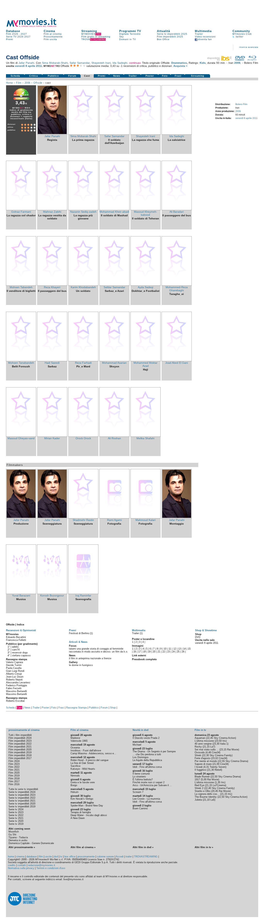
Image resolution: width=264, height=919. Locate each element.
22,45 (210, 737)
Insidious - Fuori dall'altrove (86, 750)
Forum (72, 76)
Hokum (74, 792)
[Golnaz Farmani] (21, 209)
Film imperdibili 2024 (20, 737)
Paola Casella (13, 668)
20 (154, 651)
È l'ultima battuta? (143, 779)
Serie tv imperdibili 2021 (22, 800)
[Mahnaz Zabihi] (52, 209)
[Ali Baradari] (177, 209)
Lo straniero (139, 776)
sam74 (16, 649)
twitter (239, 36)
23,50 (218, 740)
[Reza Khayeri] (52, 284)
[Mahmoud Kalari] (145, 517)
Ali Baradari (176, 211)
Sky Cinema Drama (236, 761)
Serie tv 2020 (16, 821)
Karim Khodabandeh (83, 287)
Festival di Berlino (79, 633)
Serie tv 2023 (16, 812)
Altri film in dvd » (143, 847)
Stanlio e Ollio (202, 791)
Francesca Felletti (16, 640)
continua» (135, 62)
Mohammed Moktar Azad (146, 364)
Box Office (163, 39)
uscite (48, 856)
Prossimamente (53, 36)
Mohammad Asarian (114, 362)
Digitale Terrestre (130, 34)
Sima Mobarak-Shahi (55, 62)
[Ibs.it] (219, 59)
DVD (197, 637)
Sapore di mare (203, 764)
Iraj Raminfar (83, 595)
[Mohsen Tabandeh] (21, 284)
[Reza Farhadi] (83, 360)
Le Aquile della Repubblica (147, 760)
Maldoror (75, 737)
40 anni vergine (203, 743)
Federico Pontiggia (16, 685)
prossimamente (86, 856)
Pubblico (53, 76)
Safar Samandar (80, 62)
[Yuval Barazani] (21, 593)
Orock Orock (83, 438)
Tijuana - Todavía (18, 837)
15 (189, 648)
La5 (212, 799)
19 (149, 651)
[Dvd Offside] (240, 59)
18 (144, 651)
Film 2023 (14, 764)
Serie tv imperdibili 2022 (22, 797)
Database (13, 31)
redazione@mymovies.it (41, 865)
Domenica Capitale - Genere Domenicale (31, 843)
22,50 (214, 776)
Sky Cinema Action (224, 737)
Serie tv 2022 (16, 815)
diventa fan (204, 39)
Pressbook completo (144, 659)
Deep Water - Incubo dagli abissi (89, 815)
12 (174, 648)
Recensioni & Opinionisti (21, 630)
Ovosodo (200, 752)
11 (170, 648)
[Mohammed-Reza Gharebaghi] (177, 284)
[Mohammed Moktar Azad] (145, 360)
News (116, 76)
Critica (33, 76)
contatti (22, 865)
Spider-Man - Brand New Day (87, 805)
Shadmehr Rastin (83, 520)
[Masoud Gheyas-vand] (21, 435)
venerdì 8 (21, 65)
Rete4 (218, 769)
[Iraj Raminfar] (83, 593)
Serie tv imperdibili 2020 (22, 803)
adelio (15, 646)
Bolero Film (241, 104)
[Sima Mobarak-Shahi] (83, 133)
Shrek (198, 755)
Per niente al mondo (206, 761)
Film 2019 (14, 775)
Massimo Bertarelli (16, 691)
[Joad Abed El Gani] (177, 360)
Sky (121, 36)
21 (159, 651)
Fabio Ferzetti (13, 688)
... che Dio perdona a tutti (147, 754)
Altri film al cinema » (83, 847)
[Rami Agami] (114, 517)
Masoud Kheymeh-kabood (145, 213)
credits (11, 865)
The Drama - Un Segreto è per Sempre (154, 751)
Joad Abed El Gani (176, 362)
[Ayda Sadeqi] (145, 284)
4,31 (206, 766)
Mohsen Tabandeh (21, 287)
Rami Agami (114, 520)
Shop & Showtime (206, 630)
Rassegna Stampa (76, 707)
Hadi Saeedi (52, 362)
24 (173, 651)
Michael (137, 744)
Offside (37, 82)
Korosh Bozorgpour (52, 595)
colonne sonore (105, 856)
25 (178, 651)
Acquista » (180, 65)
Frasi (178, 76)
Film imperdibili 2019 (20, 752)
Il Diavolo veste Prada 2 (146, 737)
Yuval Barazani (21, 595)
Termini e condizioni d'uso (50, 868)
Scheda (15, 76)
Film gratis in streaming (95, 36)
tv (61, 856)
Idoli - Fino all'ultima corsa (147, 766)
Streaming (89, 31)
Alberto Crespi (14, 673)
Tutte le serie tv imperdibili (23, 789)
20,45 (215, 791)
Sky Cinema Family (221, 755)
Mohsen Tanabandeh (21, 362)
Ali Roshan (114, 438)
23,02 (215, 758)
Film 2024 (14, 761)
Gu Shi (12, 834)
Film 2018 (14, 778)
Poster (150, 76)
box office (69, 856)
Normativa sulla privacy (21, 868)
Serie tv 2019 (16, 823)
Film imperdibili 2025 (170, 36)
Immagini (137, 645)
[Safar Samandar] (114, 133)
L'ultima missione (204, 740)
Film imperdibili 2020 (20, 749)
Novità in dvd (140, 730)
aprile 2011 (35, 65)
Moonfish (14, 831)
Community (241, 31)
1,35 (217, 782)
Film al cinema (53, 34)
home (11, 856)
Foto (165, 76)
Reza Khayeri (52, 287)
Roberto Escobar (15, 700)
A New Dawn (78, 818)
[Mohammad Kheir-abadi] (114, 209)
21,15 (206, 746)
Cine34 (216, 752)
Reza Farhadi (83, 362)
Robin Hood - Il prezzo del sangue (89, 760)
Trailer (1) (137, 633)
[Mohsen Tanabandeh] (21, 360)
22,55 (222, 761)
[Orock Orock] (83, 435)
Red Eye (199, 785)
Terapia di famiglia (81, 812)
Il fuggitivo (200, 769)
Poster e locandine (143, 639)
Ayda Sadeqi (145, 287)
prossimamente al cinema (24, 730)
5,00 (204, 779)
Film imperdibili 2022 (20, 743)
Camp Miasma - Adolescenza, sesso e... (93, 753)
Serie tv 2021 (16, 818)
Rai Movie (232, 749)
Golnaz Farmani (21, 211)
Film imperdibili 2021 (20, 746)
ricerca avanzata (248, 47)
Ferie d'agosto (202, 758)
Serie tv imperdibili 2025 (172, 34)
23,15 (223, 749)
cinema (20, 856)
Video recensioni (205, 36)
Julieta (198, 799)
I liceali (199, 766)
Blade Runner (202, 776)
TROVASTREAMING (146, 856)
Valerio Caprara (14, 662)
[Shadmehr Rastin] (83, 517)
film (18, 82)
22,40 (208, 788)
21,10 (207, 799)
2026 (20, 36)
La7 (212, 746)
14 (184, 648)
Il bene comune (141, 773)
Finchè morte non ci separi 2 (148, 782)
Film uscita (50, 39)
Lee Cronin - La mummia (146, 798)
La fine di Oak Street (82, 763)
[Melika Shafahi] (145, 435)
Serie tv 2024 (16, 809)
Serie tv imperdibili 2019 (22, 806)
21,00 (216, 764)
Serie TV (11, 36)
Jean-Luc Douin (14, 676)
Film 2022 (14, 766)
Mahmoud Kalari (145, 520)
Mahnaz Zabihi (52, 211)
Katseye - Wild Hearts (83, 768)
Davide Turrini (13, 665)
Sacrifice (75, 765)
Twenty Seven (218, 766)
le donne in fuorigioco (81, 665)
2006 (237, 62)
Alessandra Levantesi (18, 682)
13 (179, 648)
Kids (203, 62)
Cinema (49, 31)
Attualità (163, 31)
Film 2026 (12, 34)
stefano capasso (21, 655)
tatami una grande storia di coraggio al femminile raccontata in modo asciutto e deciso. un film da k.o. (98, 650)
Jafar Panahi (26, 62)
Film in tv (200, 730)
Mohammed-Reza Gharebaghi (177, 289)
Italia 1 (224, 743)
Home (9, 82)
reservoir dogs (20, 652)
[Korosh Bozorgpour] (52, 593)
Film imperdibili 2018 (20, 755)
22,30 (206, 755)
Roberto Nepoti (14, 679)
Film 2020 (14, 772)
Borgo (74, 785)
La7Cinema (219, 785)
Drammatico (179, 62)
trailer (129, 856)
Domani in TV (127, 39)
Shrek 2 (199, 788)
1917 (197, 779)
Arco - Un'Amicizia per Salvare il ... (152, 785)
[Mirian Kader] (52, 435)
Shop (113, 707)
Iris (224, 740)
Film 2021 (14, 769)
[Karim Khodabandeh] (83, 284)
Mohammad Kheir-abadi (114, 211)
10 (165, 648)
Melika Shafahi (145, 438)
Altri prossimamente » (22, 847)
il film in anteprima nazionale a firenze (90, 658)
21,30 (211, 769)
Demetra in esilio (18, 840)
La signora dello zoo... (207, 793)
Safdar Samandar (114, 287)
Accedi (119, 856)
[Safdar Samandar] (114, 284)
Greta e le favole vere (83, 782)
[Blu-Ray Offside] (252, 59)
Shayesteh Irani (101, 62)
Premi (9, 39)
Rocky (198, 746)
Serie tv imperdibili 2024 (22, 792)
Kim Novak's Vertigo (82, 798)
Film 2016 (14, 784)
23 (168, 651)
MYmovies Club (242, 34)
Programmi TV (130, 31)
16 (134, 651)
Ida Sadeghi (119, 62)
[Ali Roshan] (114, 435)
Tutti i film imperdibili (20, 735)
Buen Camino (140, 808)
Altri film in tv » (204, 847)
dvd (56, 856)
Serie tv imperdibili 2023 (22, 794)
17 (139, 651)
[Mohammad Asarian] (114, 360)
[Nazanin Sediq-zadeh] (83, 209)
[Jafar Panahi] (52, 133)
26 (183, 651)
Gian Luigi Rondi (15, 670)
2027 (24, 34)
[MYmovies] (35, 26)
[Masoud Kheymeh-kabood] (145, 209)
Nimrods (75, 775)
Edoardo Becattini (16, 637)
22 (163, 651)
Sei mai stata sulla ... (207, 749)
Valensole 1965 (79, 740)
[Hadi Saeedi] (52, 360)
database (31, 856)
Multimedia (203, 31)
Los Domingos (141, 757)
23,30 (216, 743)
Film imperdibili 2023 (20, 740)
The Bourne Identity (206, 796)
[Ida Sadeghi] (177, 133)
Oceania (75, 747)
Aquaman (200, 737)
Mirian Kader (52, 438)
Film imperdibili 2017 (20, 758)
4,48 (208, 752)
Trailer (199, 34)
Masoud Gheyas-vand (21, 438)
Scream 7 (138, 792)
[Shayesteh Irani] (145, 133)
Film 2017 (14, 781)
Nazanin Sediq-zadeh (83, 211)
